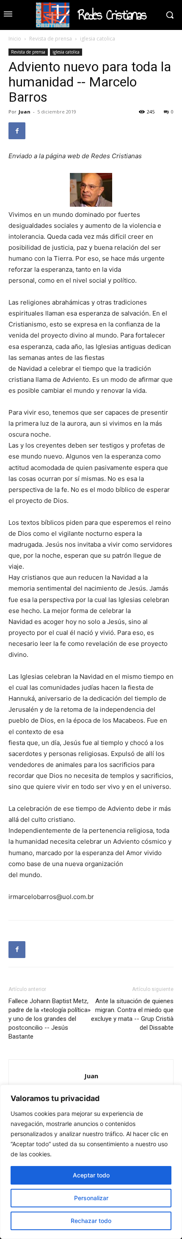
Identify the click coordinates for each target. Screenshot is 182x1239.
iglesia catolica (97, 38)
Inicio (14, 38)
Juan (24, 111)
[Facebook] (16, 130)
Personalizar (91, 1197)
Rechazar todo (91, 1220)
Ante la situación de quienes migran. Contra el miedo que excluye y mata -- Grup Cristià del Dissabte (132, 1014)
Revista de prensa (50, 38)
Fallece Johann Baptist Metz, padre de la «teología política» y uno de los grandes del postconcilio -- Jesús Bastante (49, 1018)
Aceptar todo (91, 1175)
